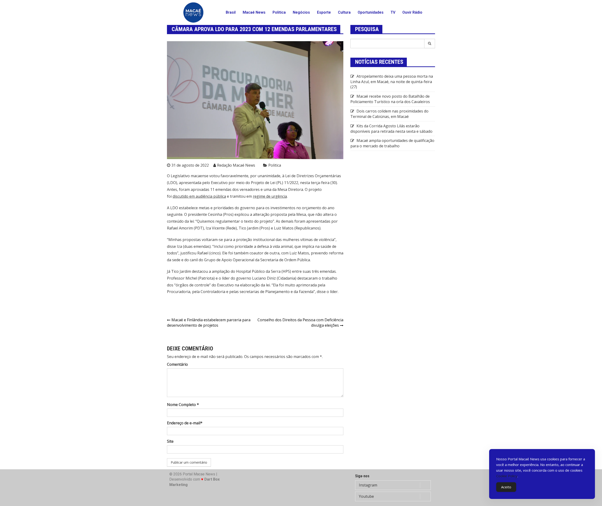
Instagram (368, 485)
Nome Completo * (183, 404)
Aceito (506, 487)
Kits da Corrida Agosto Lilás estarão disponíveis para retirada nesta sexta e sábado (391, 128)
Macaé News (254, 12)
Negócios (301, 12)
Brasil (231, 12)
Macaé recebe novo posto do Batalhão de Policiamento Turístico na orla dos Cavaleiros (390, 99)
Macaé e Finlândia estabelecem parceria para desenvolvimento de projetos (208, 322)
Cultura (344, 12)
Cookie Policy (506, 476)
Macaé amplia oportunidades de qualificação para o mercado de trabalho (392, 143)
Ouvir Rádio (412, 12)
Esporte (324, 12)
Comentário (177, 364)
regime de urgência (270, 196)
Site (170, 441)
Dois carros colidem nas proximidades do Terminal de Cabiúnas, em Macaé (389, 113)
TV (393, 12)
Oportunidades (371, 12)
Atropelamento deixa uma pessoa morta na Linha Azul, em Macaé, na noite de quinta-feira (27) (391, 82)
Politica (279, 12)
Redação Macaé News (236, 165)
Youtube (366, 496)
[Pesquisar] (429, 43)
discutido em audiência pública (199, 196)
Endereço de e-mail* (184, 423)
